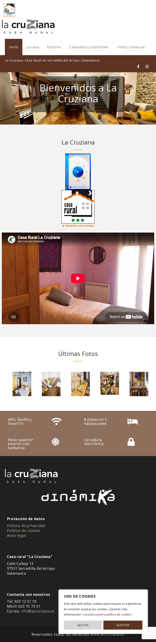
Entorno (54, 47)
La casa (32, 47)
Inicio (13, 47)
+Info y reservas (131, 47)
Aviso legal (16, 535)
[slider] (78, 98)
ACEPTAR (123, 625)
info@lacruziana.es (38, 611)
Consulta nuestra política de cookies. (107, 614)
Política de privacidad (26, 525)
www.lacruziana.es (107, 634)
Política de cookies (23, 530)
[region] (103, 612)
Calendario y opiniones (89, 47)
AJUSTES (83, 625)
